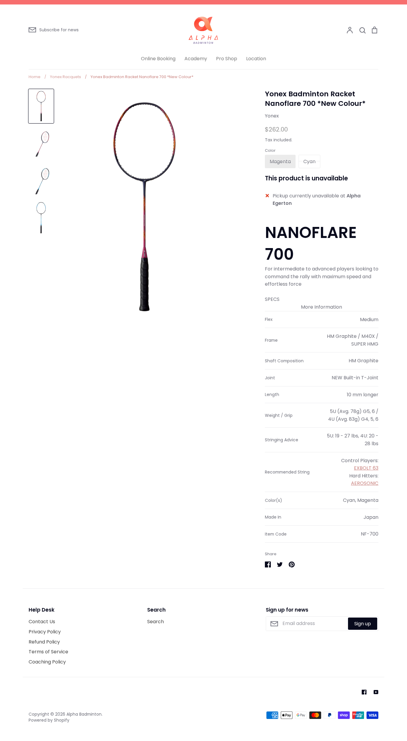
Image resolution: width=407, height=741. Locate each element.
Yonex (272, 115)
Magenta (280, 161)
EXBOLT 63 (366, 468)
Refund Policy (44, 641)
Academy (195, 58)
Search (155, 621)
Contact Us (42, 621)
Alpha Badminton (84, 714)
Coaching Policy (47, 661)
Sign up (362, 623)
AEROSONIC (364, 483)
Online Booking (158, 58)
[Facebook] (364, 692)
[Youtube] (376, 692)
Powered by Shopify (49, 720)
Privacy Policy (45, 631)
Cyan (309, 161)
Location (256, 58)
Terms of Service (48, 651)
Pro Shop (226, 58)
